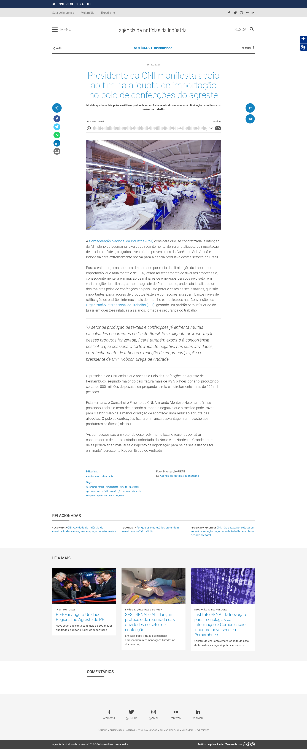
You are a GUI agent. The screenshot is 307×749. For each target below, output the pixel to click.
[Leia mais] (84, 586)
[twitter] (235, 13)
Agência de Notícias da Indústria (179, 475)
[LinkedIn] (56, 143)
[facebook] (229, 13)
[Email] (56, 151)
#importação (112, 486)
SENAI (80, 4)
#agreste (120, 495)
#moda (123, 486)
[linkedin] (253, 13)
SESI (69, 4)
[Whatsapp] (56, 135)
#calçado (90, 495)
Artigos (130, 730)
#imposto (136, 491)
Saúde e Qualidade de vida (144, 609)
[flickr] (247, 13)
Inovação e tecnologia (210, 609)
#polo (100, 495)
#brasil (101, 486)
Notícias (102, 730)
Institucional (66, 609)
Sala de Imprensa (63, 12)
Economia (60, 527)
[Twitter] (56, 126)
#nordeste (134, 486)
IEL (89, 4)
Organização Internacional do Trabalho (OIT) (120, 304)
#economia (91, 486)
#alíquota (109, 495)
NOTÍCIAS (142, 47)
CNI (61, 4)
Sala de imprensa (169, 730)
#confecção (115, 491)
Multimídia (87, 12)
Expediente (108, 12)
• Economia (107, 476)
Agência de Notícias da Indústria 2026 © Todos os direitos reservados (90, 744)
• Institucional (92, 476)
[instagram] (241, 13)
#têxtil (105, 491)
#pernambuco (92, 491)
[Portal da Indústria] (53, 4)
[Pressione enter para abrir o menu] (55, 29)
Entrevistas (117, 730)
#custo (126, 491)
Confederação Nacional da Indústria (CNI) (121, 241)
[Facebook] (56, 118)
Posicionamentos (204, 527)
